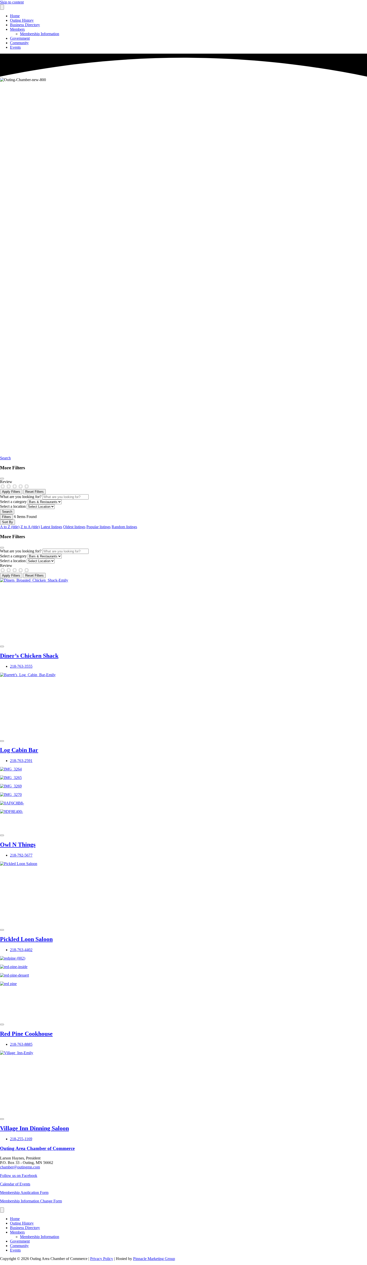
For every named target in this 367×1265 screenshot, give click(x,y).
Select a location (13, 506)
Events (15, 47)
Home (15, 16)
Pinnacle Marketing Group (154, 1259)
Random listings (124, 527)
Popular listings (98, 527)
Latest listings (51, 527)
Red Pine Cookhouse (26, 1033)
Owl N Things (17, 844)
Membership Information (39, 34)
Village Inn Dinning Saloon (34, 1128)
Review (6, 482)
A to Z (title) (9, 527)
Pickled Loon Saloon (26, 939)
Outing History (22, 20)
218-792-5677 (21, 855)
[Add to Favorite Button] (2, 646)
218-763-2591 (21, 761)
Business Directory (25, 25)
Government (20, 38)
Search (5, 458)
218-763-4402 (21, 950)
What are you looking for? (20, 497)
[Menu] (2, 7)
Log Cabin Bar (19, 750)
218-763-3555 (21, 666)
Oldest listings (74, 527)
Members (17, 29)
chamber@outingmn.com (20, 1167)
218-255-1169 (21, 1139)
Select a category (13, 502)
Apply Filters (11, 492)
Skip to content (12, 2)
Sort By (7, 522)
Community (19, 43)
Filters (6, 517)
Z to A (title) (30, 527)
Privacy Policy (101, 1259)
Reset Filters (34, 492)
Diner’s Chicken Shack (29, 655)
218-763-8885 (21, 1044)
